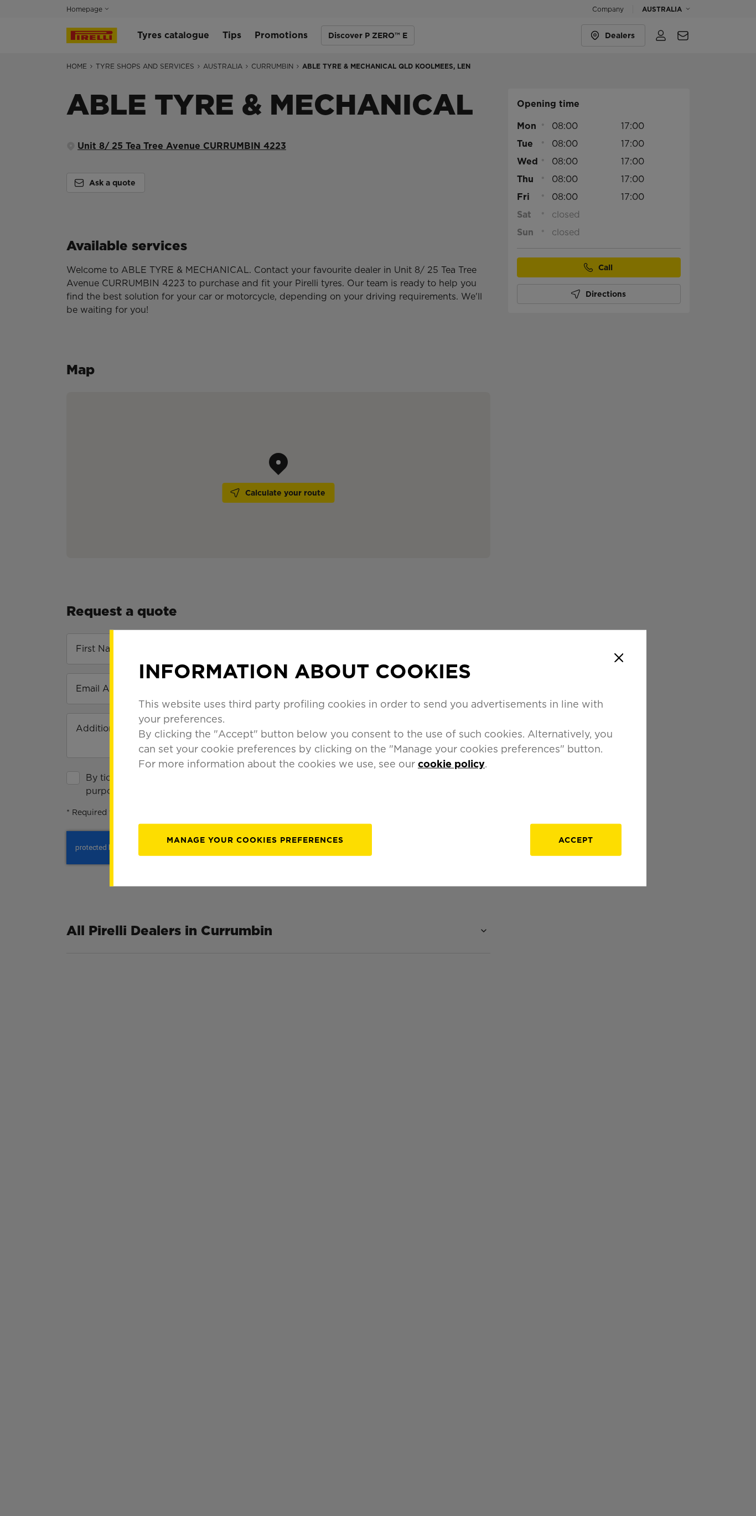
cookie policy (451, 763)
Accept (575, 839)
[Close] (619, 658)
